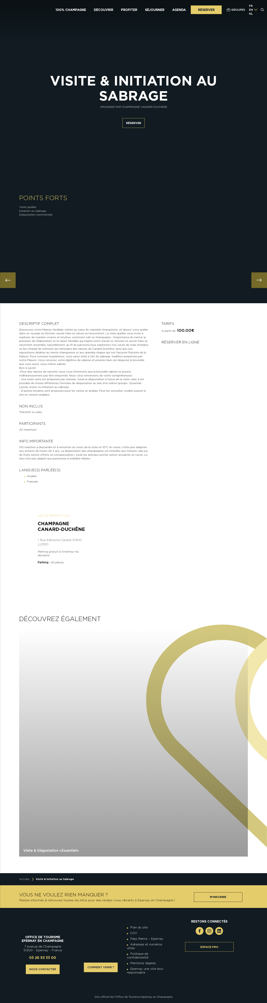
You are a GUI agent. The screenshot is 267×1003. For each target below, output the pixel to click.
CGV (133, 933)
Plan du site (139, 927)
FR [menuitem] (251, 5)
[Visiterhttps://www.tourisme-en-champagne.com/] (134, 985)
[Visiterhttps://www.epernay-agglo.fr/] (136, 985)
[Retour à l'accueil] (42, 925)
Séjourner (154, 10)
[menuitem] (251, 5)
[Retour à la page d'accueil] (26, 10)
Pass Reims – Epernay (146, 939)
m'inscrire (218, 897)
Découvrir (103, 10)
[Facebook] (199, 931)
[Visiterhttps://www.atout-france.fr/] (131, 985)
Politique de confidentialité (137, 955)
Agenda (179, 10)
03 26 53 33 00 (42, 958)
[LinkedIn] (219, 931)
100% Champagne (71, 10)
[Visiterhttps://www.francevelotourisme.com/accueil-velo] (136, 982)
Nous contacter (42, 969)
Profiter (129, 10)
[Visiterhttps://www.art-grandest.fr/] (133, 985)
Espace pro (209, 947)
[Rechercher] (262, 9)
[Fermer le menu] (262, 25)
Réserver (206, 10)
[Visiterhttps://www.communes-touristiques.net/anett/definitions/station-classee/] (134, 982)
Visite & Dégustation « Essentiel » (51, 850)
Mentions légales (143, 963)
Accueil (24, 879)
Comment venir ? (100, 967)
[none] (253, 9)
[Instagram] (209, 931)
